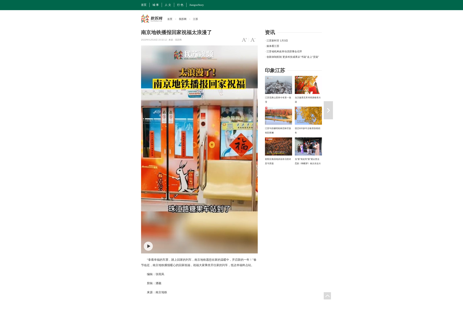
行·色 (180, 4)
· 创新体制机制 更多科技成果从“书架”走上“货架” (292, 56)
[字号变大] (244, 40)
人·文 (168, 4)
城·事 (155, 4)
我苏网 (182, 19)
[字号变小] (253, 40)
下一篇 (328, 110)
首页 (143, 4)
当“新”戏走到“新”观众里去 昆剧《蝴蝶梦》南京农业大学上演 (308, 163)
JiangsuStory (196, 4)
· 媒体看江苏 (272, 46)
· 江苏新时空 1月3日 (276, 40)
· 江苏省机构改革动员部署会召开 (283, 51)
